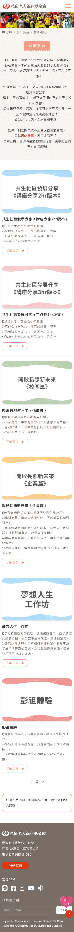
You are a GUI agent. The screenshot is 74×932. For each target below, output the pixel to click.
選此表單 (27, 135)
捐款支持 (15, 865)
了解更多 (12, 250)
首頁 (8, 32)
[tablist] (37, 466)
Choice (58, 925)
